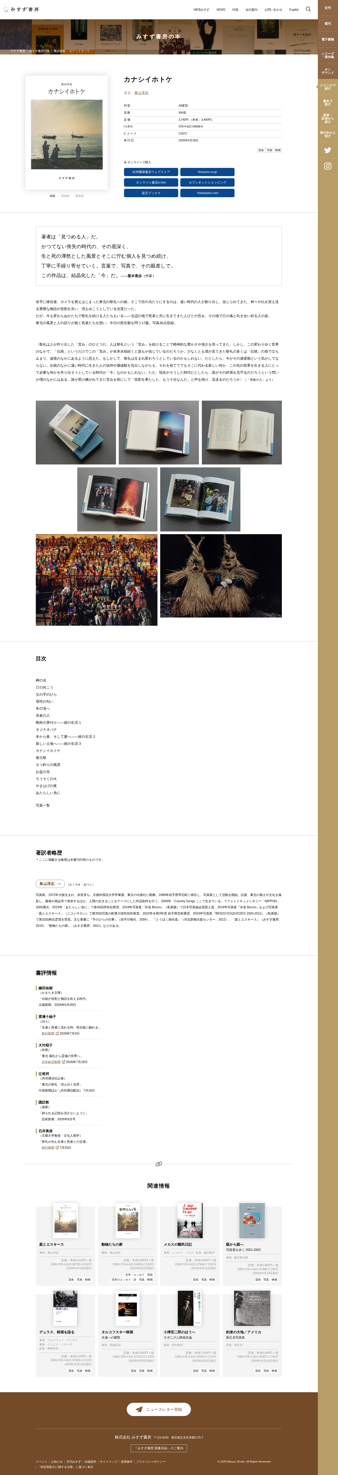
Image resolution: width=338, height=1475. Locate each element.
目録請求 (90, 1461)
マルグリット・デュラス (63, 1340)
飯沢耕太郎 (241, 1257)
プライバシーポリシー (150, 1461)
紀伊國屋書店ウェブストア (151, 172)
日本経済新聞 (51, 1062)
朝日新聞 (48, 1147)
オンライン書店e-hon (151, 182)
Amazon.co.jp (207, 172)
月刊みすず (73, 1461)
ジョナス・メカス (183, 1252)
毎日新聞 (48, 1033)
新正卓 (238, 1345)
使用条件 (127, 1461)
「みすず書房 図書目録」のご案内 (158, 1448)
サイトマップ (108, 1461)
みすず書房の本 (159, 36)
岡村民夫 (53, 1348)
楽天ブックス (151, 193)
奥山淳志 (141, 93)
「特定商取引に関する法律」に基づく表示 (65, 1467)
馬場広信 (115, 1345)
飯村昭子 (209, 1252)
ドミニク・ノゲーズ (60, 1344)
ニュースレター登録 (164, 1409)
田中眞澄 (177, 1345)
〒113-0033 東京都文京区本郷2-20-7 (178, 1437)
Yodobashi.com (207, 193)
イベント (42, 1461)
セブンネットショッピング (207, 182)
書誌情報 (59, 51)
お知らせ (57, 1461)
